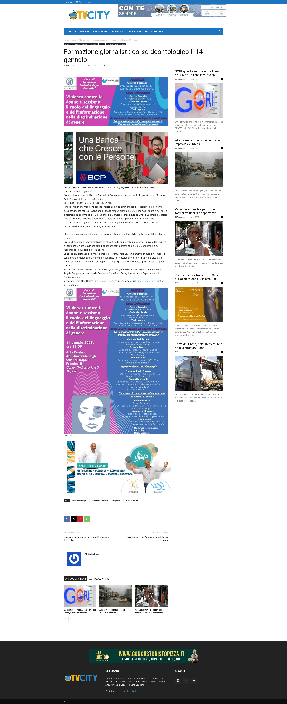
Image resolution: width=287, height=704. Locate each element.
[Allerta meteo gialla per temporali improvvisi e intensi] (115, 596)
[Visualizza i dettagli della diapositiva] (119, 467)
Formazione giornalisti (99, 501)
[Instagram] (178, 681)
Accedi (90, 2)
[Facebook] (67, 519)
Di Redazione (71, 66)
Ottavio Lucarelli (131, 501)
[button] (219, 32)
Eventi (102, 44)
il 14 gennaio (117, 501)
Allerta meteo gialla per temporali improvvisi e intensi (198, 142)
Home (66, 40)
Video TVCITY (100, 31)
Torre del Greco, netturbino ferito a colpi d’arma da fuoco (198, 346)
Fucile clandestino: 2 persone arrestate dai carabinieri (147, 539)
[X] (74, 519)
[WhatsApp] (87, 519)
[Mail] (186, 681)
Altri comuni (84, 40)
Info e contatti (154, 31)
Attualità (85, 44)
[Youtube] (194, 681)
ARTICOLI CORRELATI (75, 579)
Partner (116, 31)
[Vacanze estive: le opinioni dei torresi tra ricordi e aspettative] (151, 596)
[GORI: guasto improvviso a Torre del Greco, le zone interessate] (80, 596)
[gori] (131, 158)
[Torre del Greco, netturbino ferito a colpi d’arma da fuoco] (199, 373)
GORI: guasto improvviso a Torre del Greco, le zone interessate (197, 73)
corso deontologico (79, 501)
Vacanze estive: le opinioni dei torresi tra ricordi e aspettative (195, 211)
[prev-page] (65, 619)
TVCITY (72, 31)
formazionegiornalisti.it (147, 281)
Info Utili (110, 44)
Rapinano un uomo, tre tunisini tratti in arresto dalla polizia (87, 539)
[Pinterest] (80, 519)
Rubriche (133, 31)
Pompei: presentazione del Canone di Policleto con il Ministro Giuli (198, 277)
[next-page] (70, 619)
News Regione (120, 44)
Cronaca (94, 44)
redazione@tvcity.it (126, 691)
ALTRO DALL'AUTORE (99, 579)
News (83, 31)
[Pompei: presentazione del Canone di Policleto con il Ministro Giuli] (199, 304)
